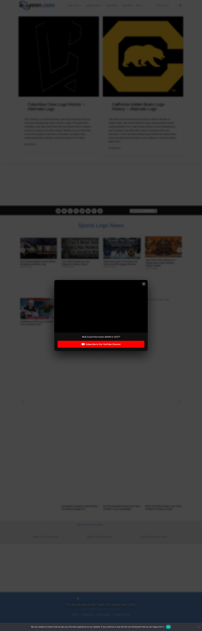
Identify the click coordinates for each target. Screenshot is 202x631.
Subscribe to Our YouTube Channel (103, 344)
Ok (168, 627)
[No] (198, 627)
